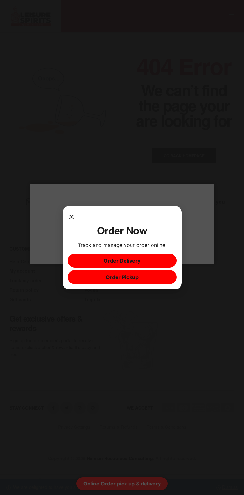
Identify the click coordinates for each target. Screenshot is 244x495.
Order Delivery (122, 260)
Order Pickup (122, 277)
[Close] (71, 217)
